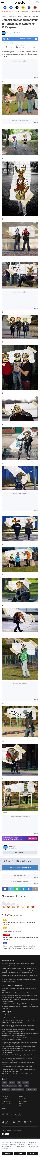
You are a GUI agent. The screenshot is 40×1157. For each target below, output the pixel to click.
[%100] (17, 7)
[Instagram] (3, 1114)
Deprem (12, 1082)
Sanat (19, 16)
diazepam (14, 33)
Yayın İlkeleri (23, 1101)
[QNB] (23, 7)
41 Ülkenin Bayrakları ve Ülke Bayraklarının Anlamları (17, 1066)
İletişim (4, 1108)
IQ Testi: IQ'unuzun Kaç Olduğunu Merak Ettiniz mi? (17, 1074)
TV (5, 943)
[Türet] (29, 7)
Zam (18, 1082)
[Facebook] (7, 1114)
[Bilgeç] (35, 7)
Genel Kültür (12, 16)
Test (5, 919)
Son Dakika (5, 1089)
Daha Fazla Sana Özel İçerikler (19, 867)
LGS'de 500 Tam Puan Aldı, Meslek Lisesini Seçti (16, 993)
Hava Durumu (6, 1015)
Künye (21, 1103)
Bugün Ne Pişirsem (17, 1089)
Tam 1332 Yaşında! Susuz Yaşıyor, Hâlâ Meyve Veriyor (17, 1004)
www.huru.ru (5, 812)
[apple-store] (7, 1122)
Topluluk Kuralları (7, 1103)
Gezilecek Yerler (31, 1089)
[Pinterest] (19, 1114)
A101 (20, 1086)
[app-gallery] (28, 1122)
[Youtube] (15, 1114)
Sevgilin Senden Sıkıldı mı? (12, 931)
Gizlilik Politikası (6, 1101)
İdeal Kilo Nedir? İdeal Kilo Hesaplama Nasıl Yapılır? (17, 1055)
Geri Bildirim (5, 1099)
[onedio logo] (19, 1134)
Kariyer (21, 1096)
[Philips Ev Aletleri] (5, 7)
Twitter (4, 1082)
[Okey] (11, 7)
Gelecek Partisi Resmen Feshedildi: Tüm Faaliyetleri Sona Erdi (20, 938)
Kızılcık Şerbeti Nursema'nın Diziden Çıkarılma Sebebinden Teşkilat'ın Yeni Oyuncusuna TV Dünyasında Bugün (19, 947)
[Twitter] (11, 1114)
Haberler (4, 16)
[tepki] (4, 907)
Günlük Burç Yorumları (9, 1086)
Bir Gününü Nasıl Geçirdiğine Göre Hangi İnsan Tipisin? (19, 923)
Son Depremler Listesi (8, 1018)
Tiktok (26, 1086)
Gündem (6, 934)
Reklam (4, 1106)
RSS (20, 1106)
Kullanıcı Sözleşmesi (25, 1099)
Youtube (25, 1082)
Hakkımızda (5, 1096)
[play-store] (17, 1122)
